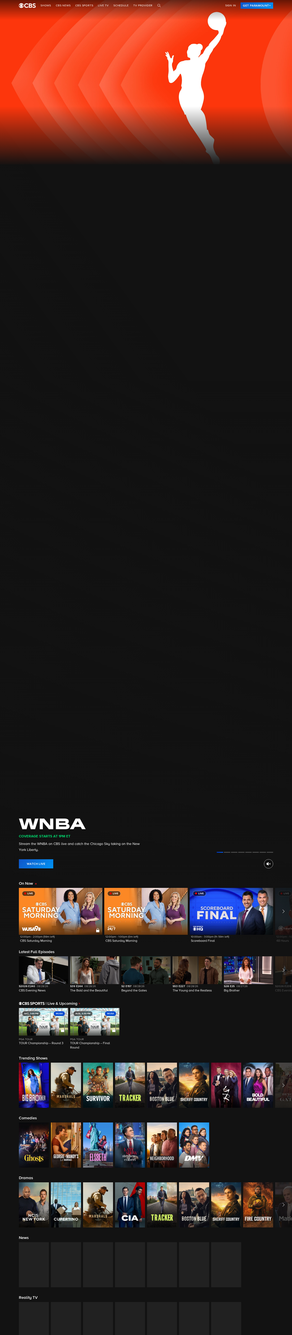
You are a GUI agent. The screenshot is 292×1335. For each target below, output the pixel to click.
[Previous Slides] (9, 1029)
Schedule (121, 5)
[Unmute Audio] (268, 863)
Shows (46, 5)
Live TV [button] (103, 5)
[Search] (159, 5)
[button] (60, 918)
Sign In (230, 5)
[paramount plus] (27, 5)
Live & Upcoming (61, 1004)
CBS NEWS (63, 5)
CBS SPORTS (84, 5)
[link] (257, 5)
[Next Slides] (282, 1029)
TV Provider (143, 5)
